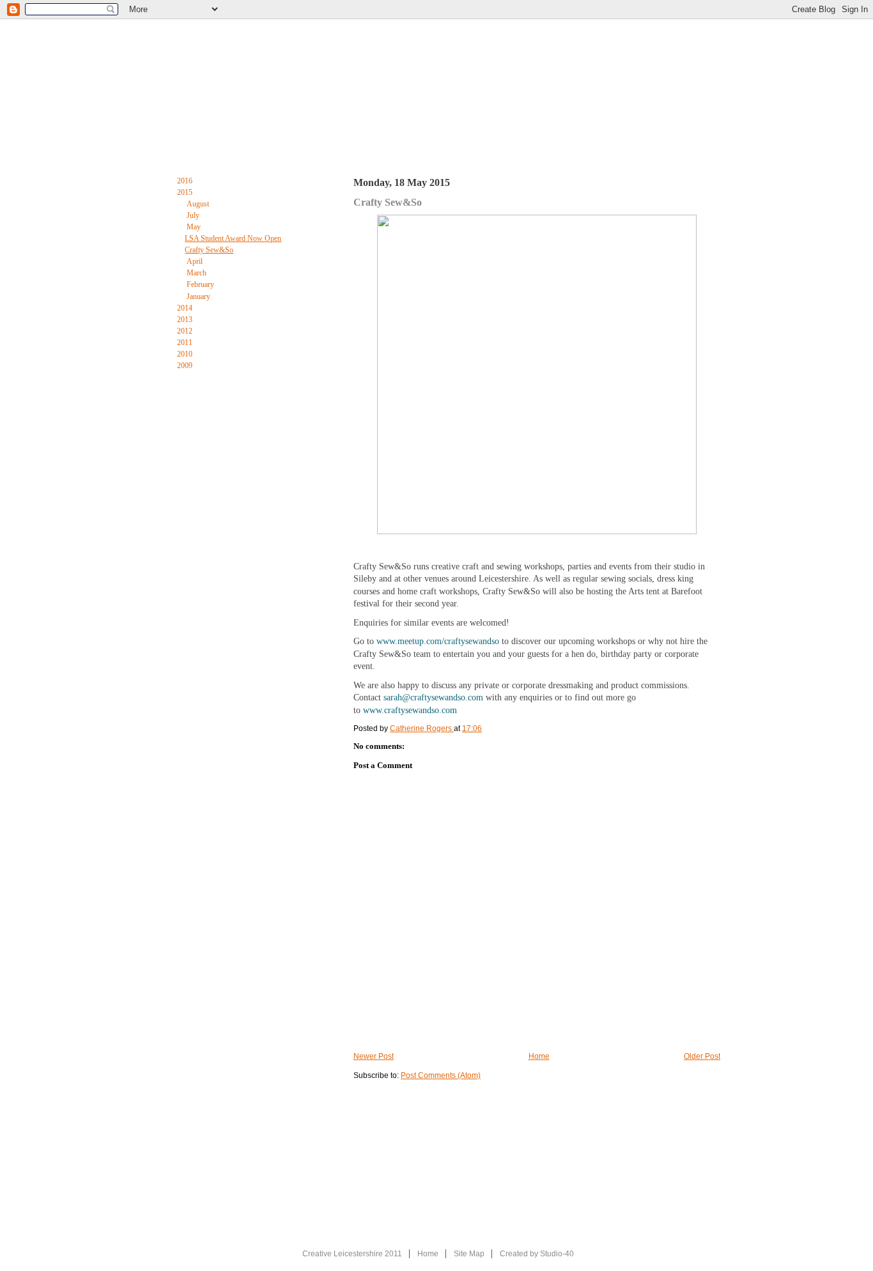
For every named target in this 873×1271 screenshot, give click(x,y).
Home (181, 145)
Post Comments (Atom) (441, 1075)
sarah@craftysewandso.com (433, 697)
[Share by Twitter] (251, 505)
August (199, 203)
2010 (185, 354)
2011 (185, 342)
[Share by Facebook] (221, 505)
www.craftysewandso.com (410, 710)
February (201, 284)
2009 (185, 365)
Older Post (702, 1056)
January (199, 296)
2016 (185, 180)
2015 (185, 192)
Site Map (469, 1253)
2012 (185, 331)
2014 (185, 308)
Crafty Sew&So (209, 249)
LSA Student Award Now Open (233, 238)
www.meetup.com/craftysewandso (437, 641)
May (195, 226)
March (197, 272)
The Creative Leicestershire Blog (449, 149)
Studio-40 (557, 1253)
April (196, 261)
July (194, 215)
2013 (185, 319)
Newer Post (373, 1056)
